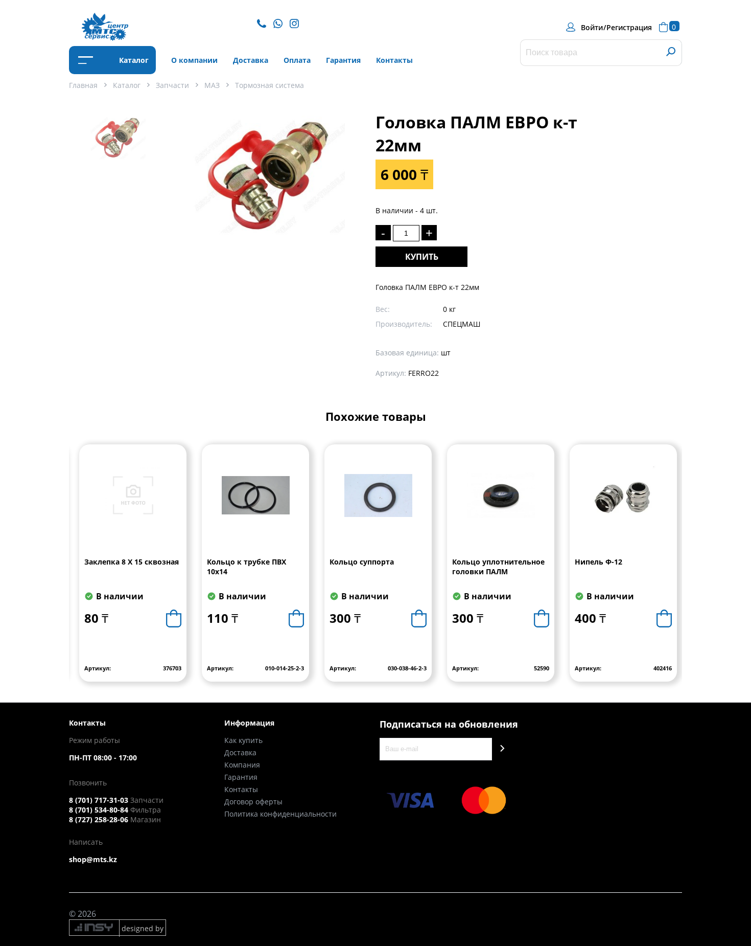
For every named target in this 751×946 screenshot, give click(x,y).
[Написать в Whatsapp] (280, 23)
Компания (242, 765)
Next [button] (673, 570)
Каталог (133, 60)
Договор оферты (253, 801)
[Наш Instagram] (297, 23)
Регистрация (629, 27)
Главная (83, 85)
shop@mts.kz (93, 859)
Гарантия (343, 60)
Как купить (243, 740)
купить (421, 256)
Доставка (250, 60)
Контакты (394, 60)
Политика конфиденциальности (280, 814)
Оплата (297, 60)
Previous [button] (77, 570)
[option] (117, 149)
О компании (194, 60)
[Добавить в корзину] (173, 618)
